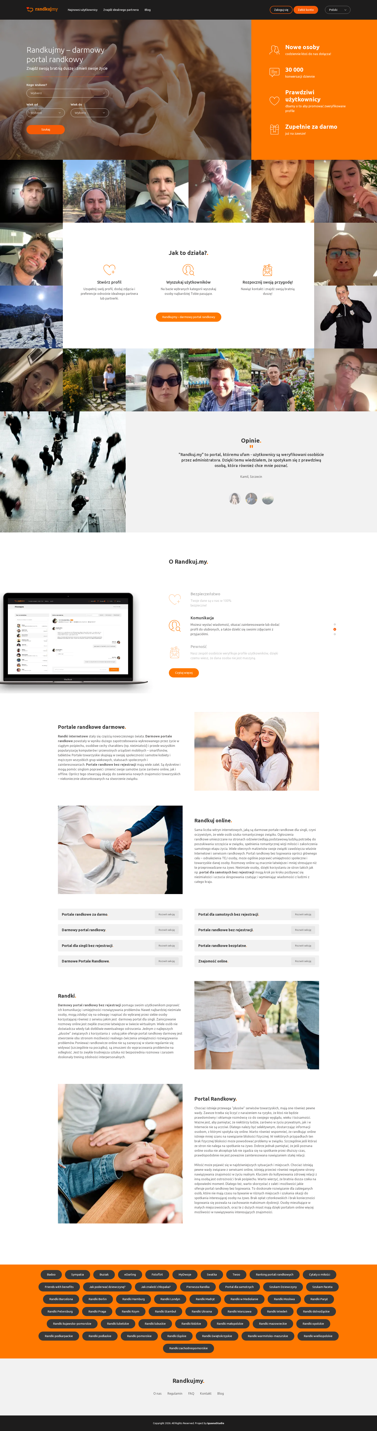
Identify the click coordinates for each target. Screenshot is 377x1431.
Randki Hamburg (133, 1299)
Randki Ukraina (202, 1311)
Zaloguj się (281, 9)
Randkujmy (188, 1380)
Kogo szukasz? (37, 84)
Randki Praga (97, 1311)
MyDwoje (185, 1274)
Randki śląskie (176, 1336)
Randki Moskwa (284, 1299)
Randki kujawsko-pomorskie (72, 1323)
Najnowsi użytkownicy (82, 9)
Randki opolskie (313, 1323)
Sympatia (77, 1274)
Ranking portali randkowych (274, 1274)
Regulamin (174, 1393)
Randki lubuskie (155, 1323)
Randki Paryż (319, 1299)
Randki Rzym (130, 1311)
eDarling (130, 1274)
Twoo (236, 1274)
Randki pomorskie (139, 1336)
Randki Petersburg (60, 1311)
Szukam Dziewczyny (283, 1287)
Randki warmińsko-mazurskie (268, 1336)
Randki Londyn (170, 1299)
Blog (148, 9)
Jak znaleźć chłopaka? (156, 1287)
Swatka (212, 1274)
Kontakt (205, 1393)
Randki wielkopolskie (318, 1336)
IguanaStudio (215, 1423)
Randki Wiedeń (277, 1311)
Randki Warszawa (239, 1311)
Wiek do (76, 104)
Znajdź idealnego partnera (121, 9)
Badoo (51, 1274)
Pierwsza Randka (198, 1287)
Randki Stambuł (165, 1311)
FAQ (191, 1393)
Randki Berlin (98, 1299)
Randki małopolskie (230, 1323)
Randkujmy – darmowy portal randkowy (188, 317)
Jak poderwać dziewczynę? (107, 1287)
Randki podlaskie (100, 1336)
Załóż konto (306, 9)
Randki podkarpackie (59, 1336)
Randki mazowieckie (273, 1323)
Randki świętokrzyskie (217, 1336)
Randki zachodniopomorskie (188, 1348)
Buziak (104, 1274)
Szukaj (45, 129)
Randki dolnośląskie (316, 1311)
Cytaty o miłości (319, 1274)
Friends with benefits (59, 1287)
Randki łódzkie (191, 1323)
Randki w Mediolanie (244, 1299)
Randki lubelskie (118, 1323)
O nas (157, 1393)
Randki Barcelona (61, 1299)
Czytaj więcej (184, 672)
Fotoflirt (157, 1274)
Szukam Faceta (322, 1287)
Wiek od (32, 104)
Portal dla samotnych (239, 1287)
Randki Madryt (205, 1299)
